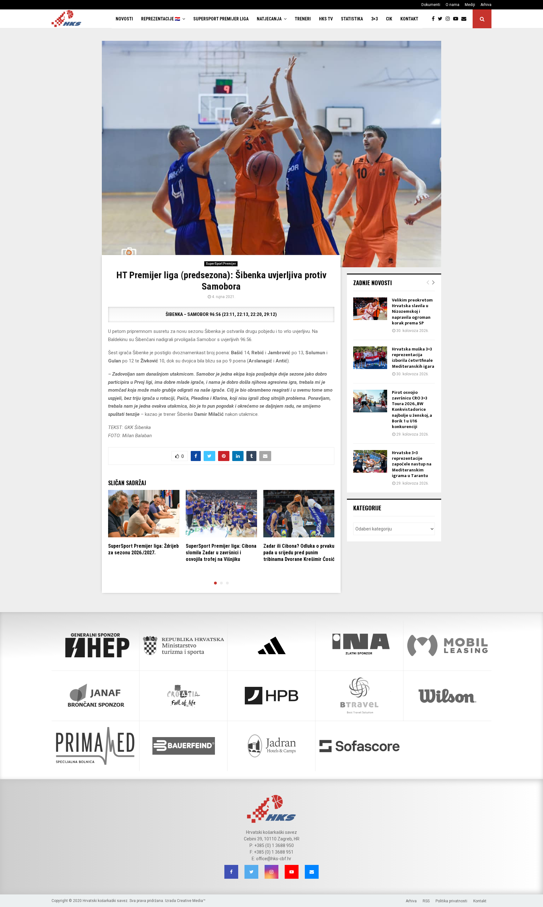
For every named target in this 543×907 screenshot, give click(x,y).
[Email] (465, 19)
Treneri (303, 18)
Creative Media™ (191, 901)
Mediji (470, 5)
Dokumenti (430, 5)
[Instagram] (449, 19)
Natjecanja (269, 18)
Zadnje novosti (372, 283)
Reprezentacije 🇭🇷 (160, 18)
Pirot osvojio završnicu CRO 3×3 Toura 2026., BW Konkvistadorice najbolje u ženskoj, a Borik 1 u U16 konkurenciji (412, 409)
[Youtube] (457, 19)
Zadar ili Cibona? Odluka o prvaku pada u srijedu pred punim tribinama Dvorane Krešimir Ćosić (298, 552)
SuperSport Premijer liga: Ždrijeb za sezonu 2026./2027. (143, 549)
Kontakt (409, 18)
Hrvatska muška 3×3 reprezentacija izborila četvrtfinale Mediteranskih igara (413, 357)
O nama (452, 5)
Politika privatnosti (451, 901)
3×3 (374, 18)
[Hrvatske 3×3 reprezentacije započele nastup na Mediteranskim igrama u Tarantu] (370, 461)
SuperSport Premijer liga (221, 18)
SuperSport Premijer (221, 263)
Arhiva (485, 5)
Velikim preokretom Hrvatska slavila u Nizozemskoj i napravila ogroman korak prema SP (412, 311)
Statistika (352, 18)
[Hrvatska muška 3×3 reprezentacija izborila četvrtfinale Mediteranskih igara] (370, 357)
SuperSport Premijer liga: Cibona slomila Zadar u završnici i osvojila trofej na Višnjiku (221, 552)
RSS (426, 901)
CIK (389, 18)
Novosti (124, 18)
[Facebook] (435, 19)
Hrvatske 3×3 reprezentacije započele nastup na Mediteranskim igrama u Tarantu (411, 464)
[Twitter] (442, 19)
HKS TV (326, 18)
